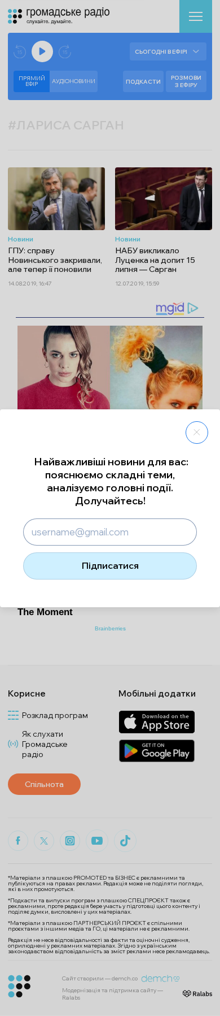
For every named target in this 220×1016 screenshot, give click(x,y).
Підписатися (110, 565)
